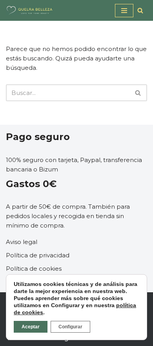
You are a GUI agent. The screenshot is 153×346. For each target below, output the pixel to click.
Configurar (70, 327)
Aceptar (31, 327)
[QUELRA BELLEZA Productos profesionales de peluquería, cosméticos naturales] (29, 10)
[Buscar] (140, 10)
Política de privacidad (37, 255)
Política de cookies (34, 268)
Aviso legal (21, 242)
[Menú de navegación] (124, 10)
